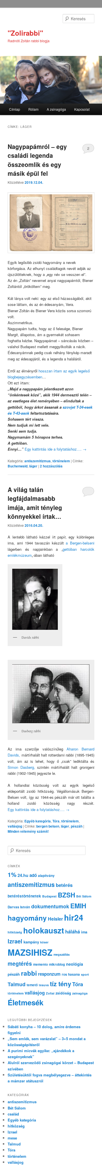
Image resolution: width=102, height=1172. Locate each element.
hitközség (15, 932)
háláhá (72, 931)
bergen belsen (47, 826)
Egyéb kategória (37, 821)
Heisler (55, 918)
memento (40, 964)
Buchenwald (17, 466)
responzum (49, 974)
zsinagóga (80, 993)
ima (84, 932)
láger (33, 466)
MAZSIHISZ (30, 952)
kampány (31, 942)
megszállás (62, 954)
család (13, 1114)
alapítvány (46, 875)
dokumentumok (50, 906)
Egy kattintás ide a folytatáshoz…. (55, 449)
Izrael (15, 941)
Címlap (14, 109)
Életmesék (25, 1002)
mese (12, 1138)
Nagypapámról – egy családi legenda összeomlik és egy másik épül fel (37, 160)
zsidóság (63, 993)
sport (85, 974)
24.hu (23, 875)
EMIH (78, 905)
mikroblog (57, 964)
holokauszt (43, 930)
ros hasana (71, 974)
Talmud (17, 984)
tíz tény (60, 983)
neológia (74, 964)
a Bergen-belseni (80, 543)
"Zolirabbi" (25, 33)
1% (12, 874)
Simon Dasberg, (21, 767)
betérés (64, 884)
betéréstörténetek (24, 896)
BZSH (66, 894)
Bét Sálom (83, 896)
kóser (44, 942)
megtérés (20, 963)
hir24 (73, 917)
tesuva (44, 985)
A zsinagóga (56, 109)
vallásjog (15, 826)
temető (32, 985)
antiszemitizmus (37, 460)
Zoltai (50, 993)
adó (33, 875)
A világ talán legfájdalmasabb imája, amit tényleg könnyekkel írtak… (35, 503)
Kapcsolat (82, 109)
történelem (61, 460)
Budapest (49, 896)
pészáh (76, 826)
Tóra (56, 821)
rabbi (29, 973)
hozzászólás (51, 466)
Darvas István (19, 907)
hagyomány (27, 918)
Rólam (33, 109)
